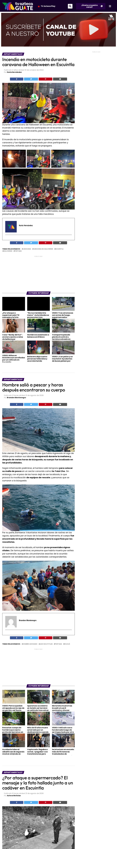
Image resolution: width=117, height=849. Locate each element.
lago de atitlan (46, 644)
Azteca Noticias (14, 795)
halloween (7, 251)
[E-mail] (6, 239)
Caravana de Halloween (43, 249)
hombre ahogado (30, 644)
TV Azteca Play (48, 6)
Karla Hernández (14, 72)
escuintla (59, 249)
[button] (70, 6)
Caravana (27, 249)
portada (18, 251)
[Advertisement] (38, 273)
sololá (67, 644)
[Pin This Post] (45, 79)
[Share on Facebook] (16, 79)
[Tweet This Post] (31, 79)
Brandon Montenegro (16, 397)
